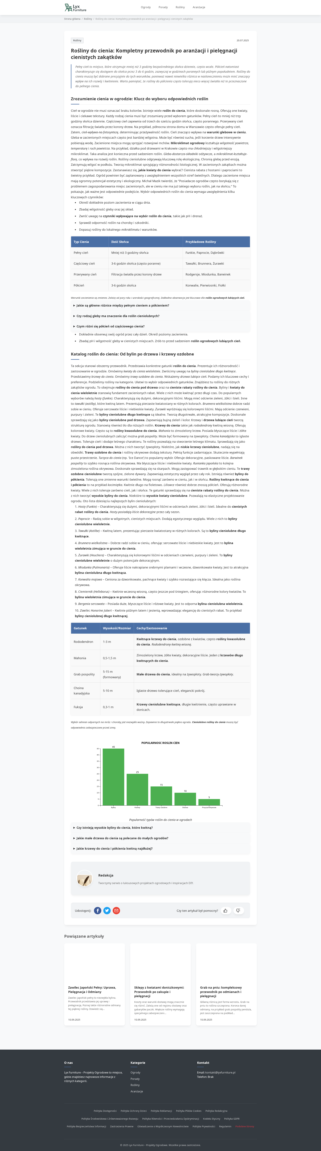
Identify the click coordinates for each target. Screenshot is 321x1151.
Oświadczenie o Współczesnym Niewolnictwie (163, 1126)
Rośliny (180, 7)
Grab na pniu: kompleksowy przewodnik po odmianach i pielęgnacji (221, 991)
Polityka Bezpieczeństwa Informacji (86, 1126)
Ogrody (146, 7)
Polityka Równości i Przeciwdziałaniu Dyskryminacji (170, 1118)
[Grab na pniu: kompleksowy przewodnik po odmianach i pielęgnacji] (226, 960)
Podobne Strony (244, 1126)
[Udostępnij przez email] (116, 910)
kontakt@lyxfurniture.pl (220, 1072)
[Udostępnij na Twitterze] (107, 910)
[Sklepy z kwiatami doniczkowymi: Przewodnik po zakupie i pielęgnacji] (160, 960)
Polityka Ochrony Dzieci (134, 1110)
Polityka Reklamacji (161, 1110)
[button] (226, 910)
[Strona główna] (76, 7)
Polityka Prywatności (204, 1126)
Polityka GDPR (232, 1118)
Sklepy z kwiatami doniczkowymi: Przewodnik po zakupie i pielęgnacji (159, 991)
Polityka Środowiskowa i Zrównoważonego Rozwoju (109, 1118)
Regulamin (225, 1126)
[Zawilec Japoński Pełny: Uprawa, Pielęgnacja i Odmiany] (94, 960)
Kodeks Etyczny (211, 1118)
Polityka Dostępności (105, 1110)
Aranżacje (199, 7)
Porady (163, 7)
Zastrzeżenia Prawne (121, 1126)
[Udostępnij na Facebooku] (97, 910)
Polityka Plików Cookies (188, 1110)
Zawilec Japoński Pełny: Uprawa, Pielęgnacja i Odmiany (92, 989)
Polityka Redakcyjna (216, 1110)
